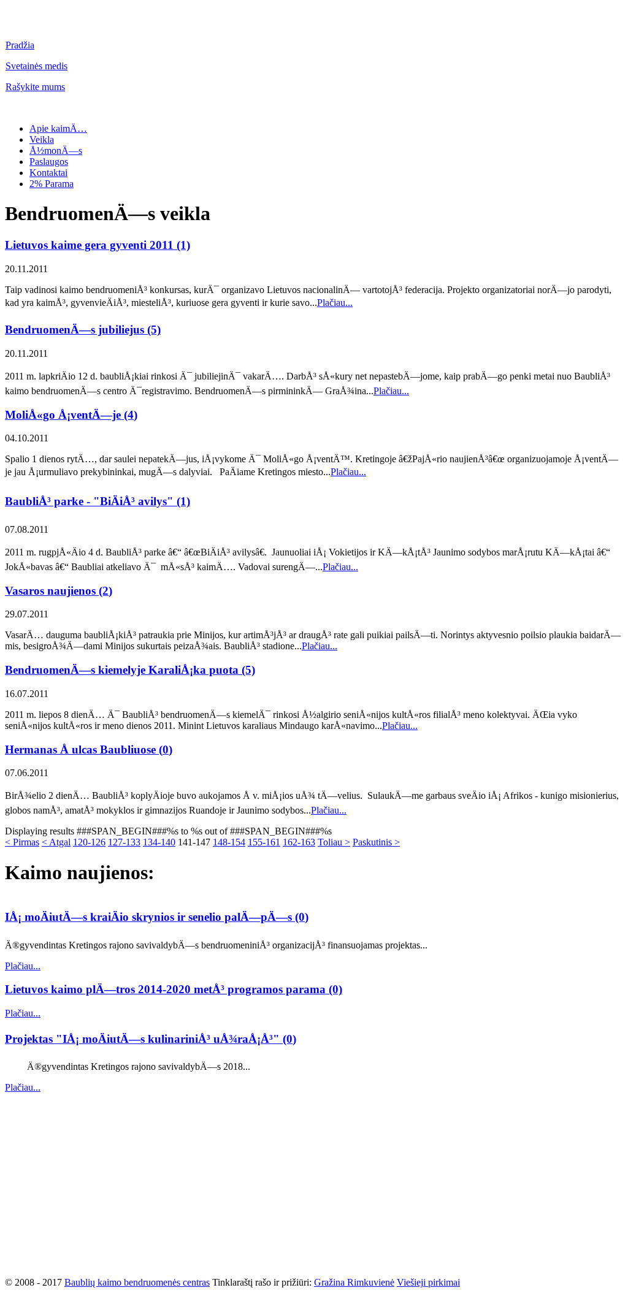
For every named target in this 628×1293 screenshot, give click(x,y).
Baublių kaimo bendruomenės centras (137, 1282)
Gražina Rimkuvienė (354, 1282)
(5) (154, 329)
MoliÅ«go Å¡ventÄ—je (64, 414)
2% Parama (51, 183)
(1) (183, 244)
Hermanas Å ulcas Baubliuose (82, 749)
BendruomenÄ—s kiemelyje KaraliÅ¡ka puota (123, 669)
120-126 (89, 842)
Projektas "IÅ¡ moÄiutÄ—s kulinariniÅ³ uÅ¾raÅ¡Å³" (144, 1038)
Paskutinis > (376, 842)
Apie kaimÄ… (58, 128)
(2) (105, 590)
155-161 (264, 842)
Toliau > (334, 842)
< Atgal (56, 842)
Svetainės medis (36, 66)
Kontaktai (48, 172)
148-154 (229, 842)
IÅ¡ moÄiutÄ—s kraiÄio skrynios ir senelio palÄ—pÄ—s (150, 916)
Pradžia (20, 45)
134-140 (159, 842)
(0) (165, 749)
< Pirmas (22, 842)
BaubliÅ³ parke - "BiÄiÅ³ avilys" (91, 501)
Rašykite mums (35, 87)
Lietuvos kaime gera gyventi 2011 (91, 244)
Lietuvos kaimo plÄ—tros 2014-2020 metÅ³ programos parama (167, 989)
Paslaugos (48, 161)
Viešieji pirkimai (428, 1282)
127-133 (124, 842)
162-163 (299, 842)
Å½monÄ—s (55, 150)
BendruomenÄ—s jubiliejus (76, 329)
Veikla (41, 139)
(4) (130, 414)
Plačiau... (335, 302)
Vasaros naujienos (52, 590)
